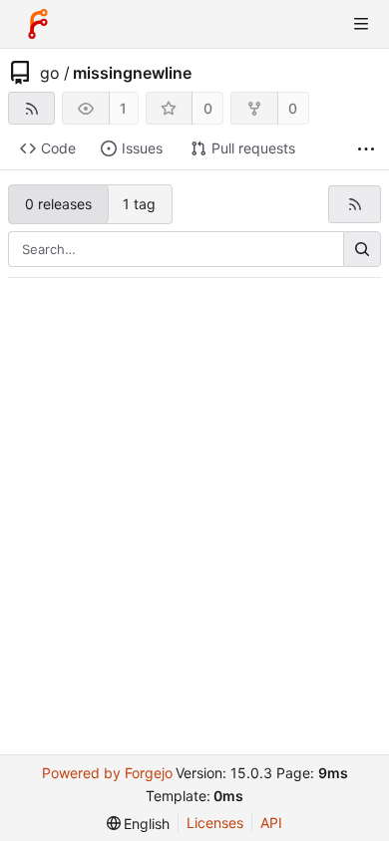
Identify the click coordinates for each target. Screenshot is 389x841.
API (271, 822)
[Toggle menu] (361, 24)
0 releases (58, 203)
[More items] (366, 149)
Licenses (215, 822)
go (50, 73)
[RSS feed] (31, 108)
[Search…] (362, 249)
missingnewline (132, 73)
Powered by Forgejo (107, 772)
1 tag (139, 203)
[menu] (139, 823)
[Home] (38, 24)
